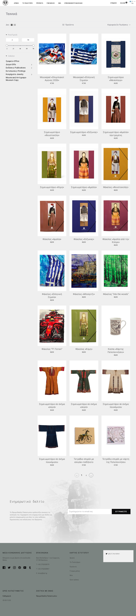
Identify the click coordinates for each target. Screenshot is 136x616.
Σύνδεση (113, 3)
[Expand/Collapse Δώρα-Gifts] (32, 64)
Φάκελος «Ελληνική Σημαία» (52, 295)
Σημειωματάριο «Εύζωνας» (84, 132)
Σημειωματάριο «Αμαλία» (84, 187)
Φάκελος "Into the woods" (116, 294)
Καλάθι (123, 3)
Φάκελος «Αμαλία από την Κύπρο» (116, 240)
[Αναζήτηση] (132, 3)
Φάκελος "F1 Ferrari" (52, 349)
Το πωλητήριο (27, 3)
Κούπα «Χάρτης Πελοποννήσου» (116, 350)
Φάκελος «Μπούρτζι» (84, 294)
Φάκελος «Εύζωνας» (84, 239)
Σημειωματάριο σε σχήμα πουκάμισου (116, 405)
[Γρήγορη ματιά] (65, 60)
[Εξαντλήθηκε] (65, 337)
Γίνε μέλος (51, 3)
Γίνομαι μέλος (75, 571)
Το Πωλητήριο (75, 562)
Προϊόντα (39, 3)
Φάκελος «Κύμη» (83, 349)
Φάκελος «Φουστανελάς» (116, 187)
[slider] (7, 45)
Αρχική (16, 3)
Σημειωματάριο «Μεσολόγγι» (116, 78)
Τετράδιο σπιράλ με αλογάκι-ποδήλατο (84, 460)
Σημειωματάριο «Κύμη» (52, 187)
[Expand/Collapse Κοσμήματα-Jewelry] (32, 74)
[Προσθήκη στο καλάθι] (65, 65)
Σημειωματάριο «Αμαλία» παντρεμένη (116, 133)
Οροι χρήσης (74, 580)
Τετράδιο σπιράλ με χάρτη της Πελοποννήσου (115, 460)
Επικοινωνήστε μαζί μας (73, 3)
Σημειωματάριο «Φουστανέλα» (52, 133)
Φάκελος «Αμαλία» (52, 239)
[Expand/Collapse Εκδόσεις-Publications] (32, 67)
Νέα (59, 3)
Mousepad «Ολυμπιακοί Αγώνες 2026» (52, 78)
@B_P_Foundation (114, 554)
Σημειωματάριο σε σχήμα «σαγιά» (52, 405)
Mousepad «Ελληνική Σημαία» (84, 78)
